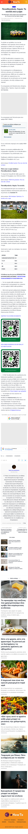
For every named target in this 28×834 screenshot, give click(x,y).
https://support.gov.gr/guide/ (18, 391)
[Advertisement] (14, 104)
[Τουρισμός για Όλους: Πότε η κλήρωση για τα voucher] (14, 744)
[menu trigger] (2, 2)
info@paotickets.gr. (15, 410)
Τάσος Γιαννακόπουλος (5, 20)
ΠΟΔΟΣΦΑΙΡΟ (17, 455)
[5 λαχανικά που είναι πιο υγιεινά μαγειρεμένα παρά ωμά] (14, 669)
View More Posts (14, 471)
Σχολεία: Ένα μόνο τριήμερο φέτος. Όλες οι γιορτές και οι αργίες (14, 541)
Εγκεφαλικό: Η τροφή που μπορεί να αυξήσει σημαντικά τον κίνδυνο (13, 793)
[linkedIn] (25, 460)
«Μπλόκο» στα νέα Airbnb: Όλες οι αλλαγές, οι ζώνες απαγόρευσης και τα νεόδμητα (15, 555)
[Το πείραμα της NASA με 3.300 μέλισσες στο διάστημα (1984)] (4, 548)
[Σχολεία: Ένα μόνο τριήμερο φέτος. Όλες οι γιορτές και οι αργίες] (4, 541)
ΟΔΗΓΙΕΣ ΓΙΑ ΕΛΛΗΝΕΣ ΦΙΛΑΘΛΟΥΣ (11, 316)
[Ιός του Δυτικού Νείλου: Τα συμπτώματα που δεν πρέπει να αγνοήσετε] (4, 561)
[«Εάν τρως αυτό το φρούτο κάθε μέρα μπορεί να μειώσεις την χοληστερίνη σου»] (14, 705)
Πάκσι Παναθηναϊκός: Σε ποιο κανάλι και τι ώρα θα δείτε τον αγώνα (17, 133)
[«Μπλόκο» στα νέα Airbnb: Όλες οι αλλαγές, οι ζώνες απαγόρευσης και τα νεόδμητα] (4, 555)
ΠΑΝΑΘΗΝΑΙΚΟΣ (7, 126)
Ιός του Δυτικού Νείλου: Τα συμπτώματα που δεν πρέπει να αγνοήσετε (15, 561)
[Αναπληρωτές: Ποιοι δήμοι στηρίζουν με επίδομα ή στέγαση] (4, 568)
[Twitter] (22, 460)
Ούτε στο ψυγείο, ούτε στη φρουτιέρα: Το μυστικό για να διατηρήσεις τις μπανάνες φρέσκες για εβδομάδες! (13, 644)
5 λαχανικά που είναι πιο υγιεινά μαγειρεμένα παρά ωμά (13, 682)
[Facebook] (19, 460)
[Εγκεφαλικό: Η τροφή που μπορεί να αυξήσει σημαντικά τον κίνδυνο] (14, 780)
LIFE (14, 6)
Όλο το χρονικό (7, 137)
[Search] (26, 2)
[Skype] (25, 523)
